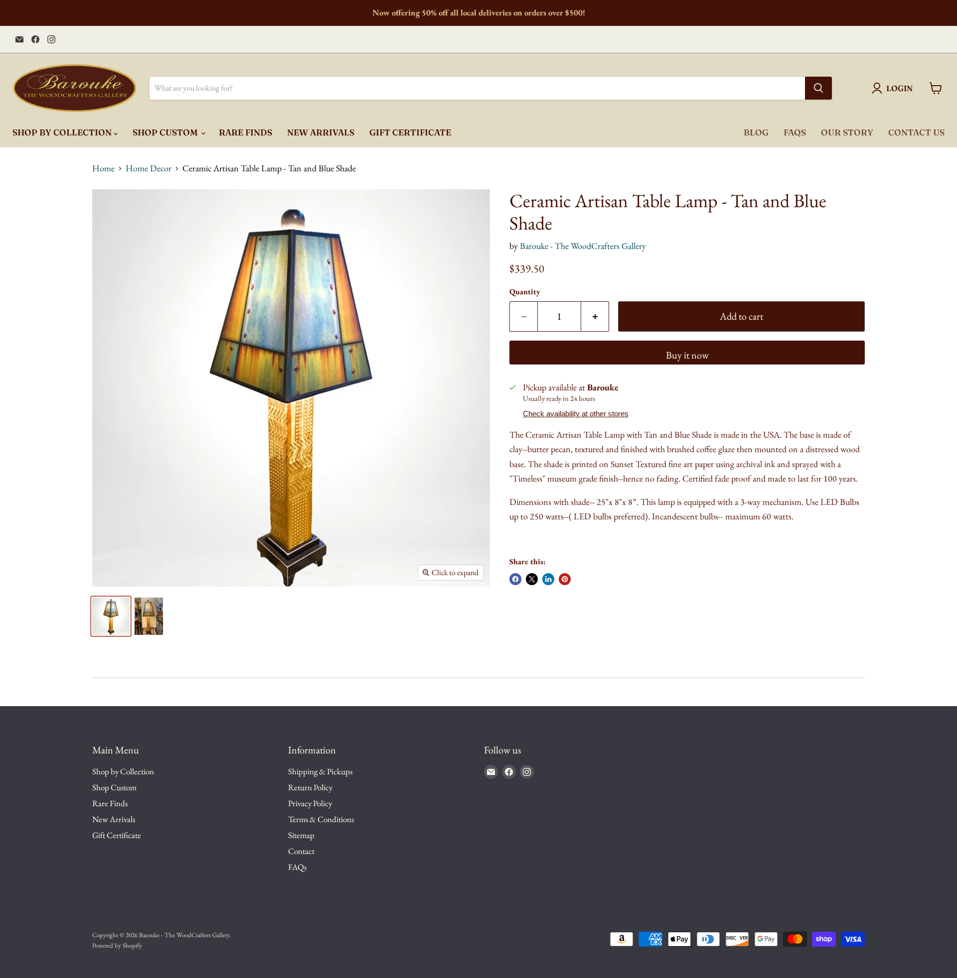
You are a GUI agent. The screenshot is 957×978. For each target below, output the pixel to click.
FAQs (795, 132)
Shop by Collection (63, 132)
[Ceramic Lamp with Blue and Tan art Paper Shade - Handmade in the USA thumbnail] (149, 616)
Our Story (847, 132)
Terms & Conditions (321, 819)
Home (103, 168)
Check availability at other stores (576, 414)
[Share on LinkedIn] (548, 579)
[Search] (818, 88)
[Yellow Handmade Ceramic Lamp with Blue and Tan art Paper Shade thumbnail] (111, 616)
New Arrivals (320, 132)
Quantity (524, 291)
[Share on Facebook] (515, 579)
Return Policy (310, 787)
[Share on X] (532, 579)
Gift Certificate (410, 132)
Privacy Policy (310, 803)
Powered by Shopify (117, 945)
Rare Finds (245, 132)
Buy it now (687, 355)
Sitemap (301, 835)
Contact (301, 851)
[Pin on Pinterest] (565, 579)
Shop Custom (166, 132)
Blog (756, 132)
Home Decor (148, 168)
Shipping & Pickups (320, 771)
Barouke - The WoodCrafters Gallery (583, 245)
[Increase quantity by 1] (595, 316)
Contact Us (916, 132)
